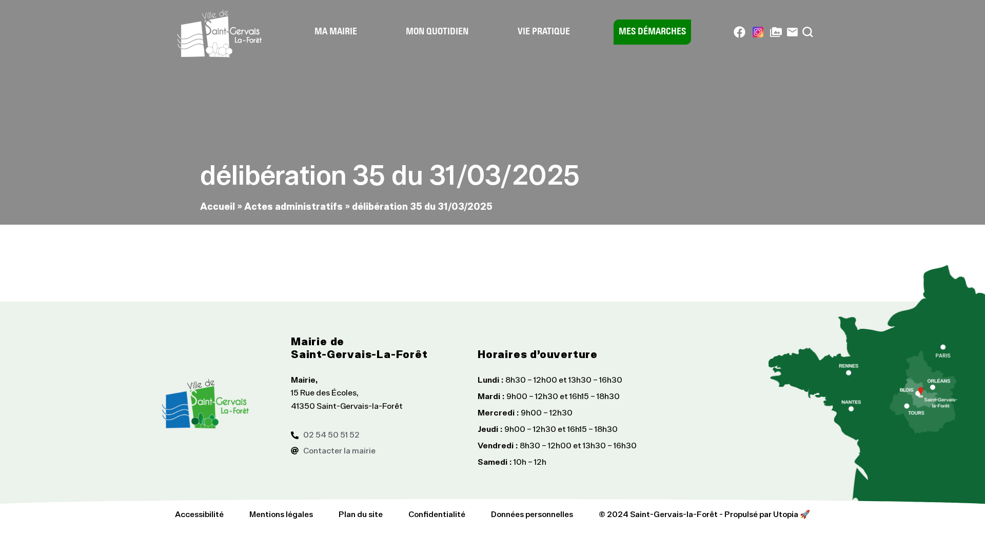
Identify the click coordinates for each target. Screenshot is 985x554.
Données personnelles (532, 514)
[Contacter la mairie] (792, 32)
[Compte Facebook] (739, 32)
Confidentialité (436, 514)
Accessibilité (199, 514)
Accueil (217, 206)
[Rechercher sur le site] (807, 32)
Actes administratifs (293, 206)
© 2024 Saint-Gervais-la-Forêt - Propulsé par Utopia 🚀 (704, 514)
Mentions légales (281, 514)
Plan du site (361, 514)
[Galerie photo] (776, 32)
